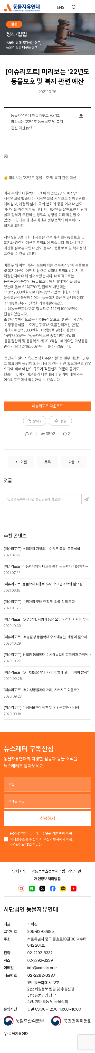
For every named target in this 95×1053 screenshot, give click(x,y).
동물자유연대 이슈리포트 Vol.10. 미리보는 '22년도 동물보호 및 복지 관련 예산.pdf (37, 121)
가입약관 (74, 871)
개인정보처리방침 (47, 879)
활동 (14, 24)
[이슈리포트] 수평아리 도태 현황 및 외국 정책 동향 (39, 602)
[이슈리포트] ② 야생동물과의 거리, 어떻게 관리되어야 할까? (46, 672)
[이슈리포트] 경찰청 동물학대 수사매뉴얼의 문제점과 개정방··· (47, 654)
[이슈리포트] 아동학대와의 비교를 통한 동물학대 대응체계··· (46, 566)
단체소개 (19, 871)
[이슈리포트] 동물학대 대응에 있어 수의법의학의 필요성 (43, 584)
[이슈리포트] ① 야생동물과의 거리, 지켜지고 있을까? (41, 690)
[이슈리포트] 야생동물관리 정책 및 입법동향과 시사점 (41, 707)
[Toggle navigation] (89, 7)
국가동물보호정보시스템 (46, 871)
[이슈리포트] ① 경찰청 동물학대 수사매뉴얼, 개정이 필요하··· (47, 637)
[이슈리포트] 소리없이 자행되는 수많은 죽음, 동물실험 (42, 549)
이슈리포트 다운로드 (47, 406)
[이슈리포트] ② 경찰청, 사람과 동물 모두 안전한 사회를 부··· (46, 619)
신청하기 (47, 818)
